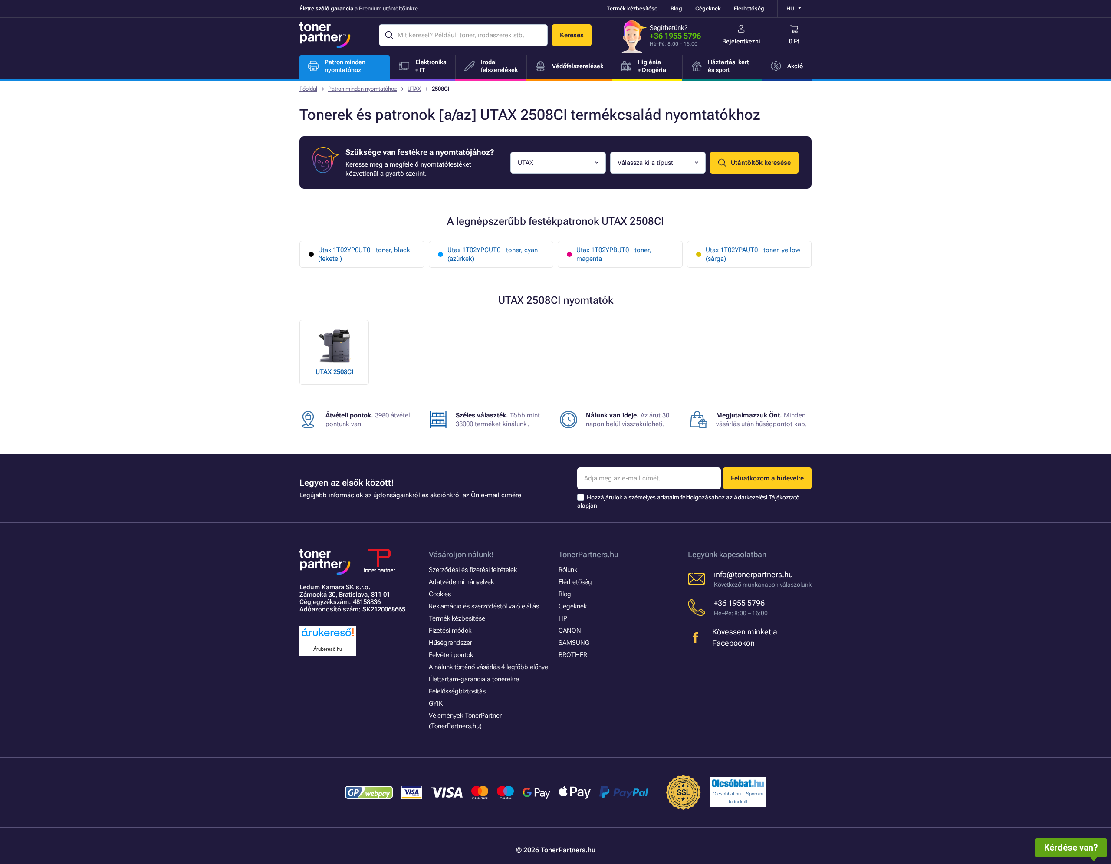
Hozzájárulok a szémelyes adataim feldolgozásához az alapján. (688, 501)
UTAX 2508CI (334, 372)
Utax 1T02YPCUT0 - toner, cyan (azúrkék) (492, 254)
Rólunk (568, 570)
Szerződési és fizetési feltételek (473, 570)
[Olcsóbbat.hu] (738, 783)
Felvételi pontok (451, 655)
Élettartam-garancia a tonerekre (474, 679)
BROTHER (573, 655)
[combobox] (558, 163)
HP (563, 618)
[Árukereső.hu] (328, 636)
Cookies (440, 594)
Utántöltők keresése (761, 163)
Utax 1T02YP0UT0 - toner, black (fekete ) (364, 254)
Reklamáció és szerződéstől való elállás (484, 606)
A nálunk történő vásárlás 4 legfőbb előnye (488, 667)
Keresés (572, 35)
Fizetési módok (450, 630)
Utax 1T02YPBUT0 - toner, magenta (613, 254)
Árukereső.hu (327, 649)
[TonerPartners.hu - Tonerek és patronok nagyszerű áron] (325, 35)
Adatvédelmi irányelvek (461, 582)
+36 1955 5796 (675, 35)
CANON (570, 630)
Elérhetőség (749, 8)
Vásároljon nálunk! (461, 554)
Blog (676, 8)
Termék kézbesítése (632, 8)
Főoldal (308, 88)
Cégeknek (708, 8)
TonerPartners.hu (588, 554)
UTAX (414, 88)
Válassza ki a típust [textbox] (645, 163)
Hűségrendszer (450, 643)
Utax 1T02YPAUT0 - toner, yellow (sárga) (753, 254)
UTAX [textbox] (525, 163)
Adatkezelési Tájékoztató (766, 497)
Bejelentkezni (741, 41)
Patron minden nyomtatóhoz (362, 88)
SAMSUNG (574, 643)
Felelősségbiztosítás (457, 691)
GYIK (436, 703)
